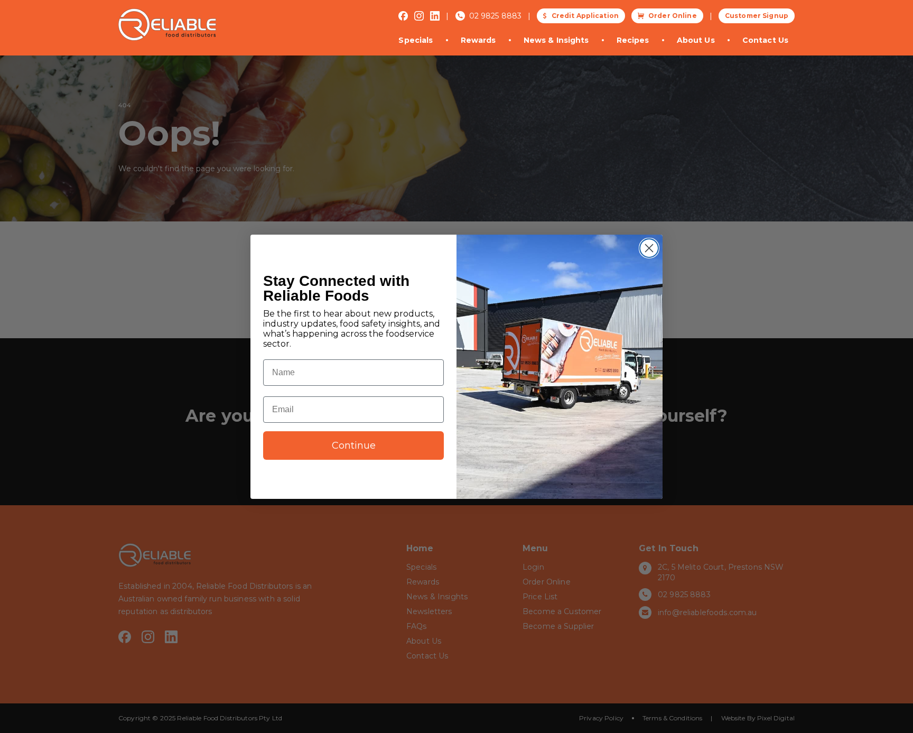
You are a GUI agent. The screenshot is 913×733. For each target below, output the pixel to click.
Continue (354, 445)
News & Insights (556, 40)
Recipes (633, 40)
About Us (696, 40)
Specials (415, 40)
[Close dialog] (649, 248)
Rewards (478, 40)
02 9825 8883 (495, 16)
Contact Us (765, 40)
